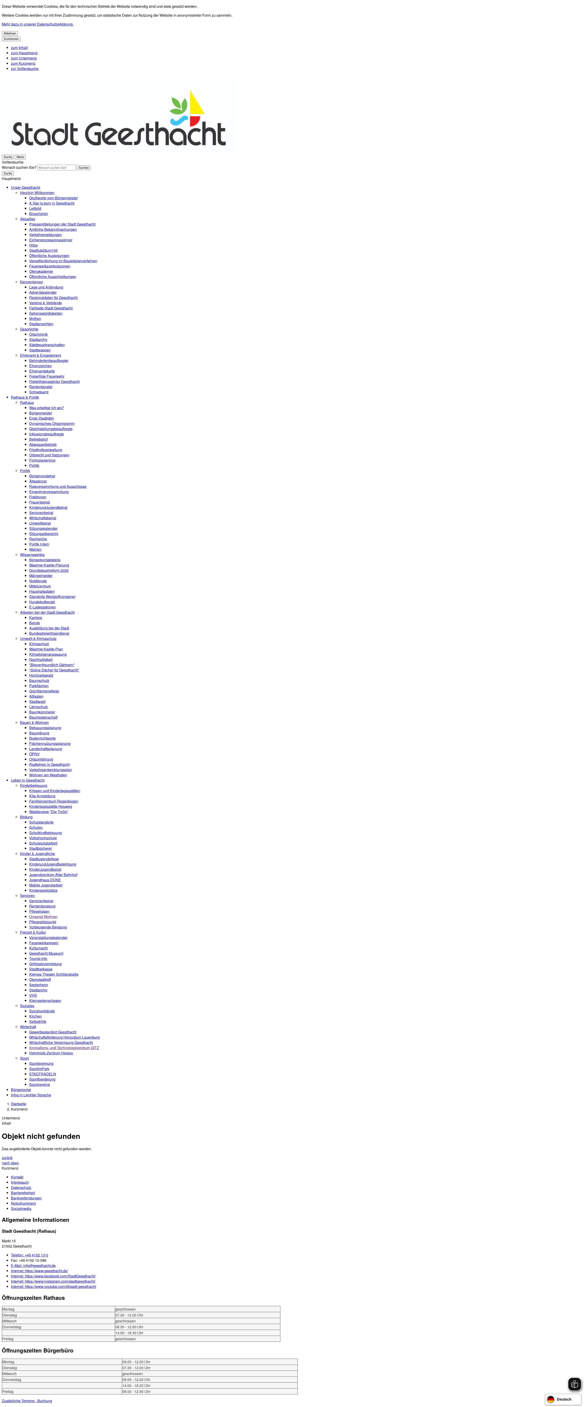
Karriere (35, 617)
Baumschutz (39, 680)
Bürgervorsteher (42, 476)
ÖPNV (34, 754)
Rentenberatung (42, 906)
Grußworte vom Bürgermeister (53, 197)
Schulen (36, 827)
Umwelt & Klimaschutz (38, 638)
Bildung (26, 816)
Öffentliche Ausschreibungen (52, 276)
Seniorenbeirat (41, 512)
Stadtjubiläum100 (43, 250)
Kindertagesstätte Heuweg (50, 806)
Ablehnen (10, 33)
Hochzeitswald (41, 675)
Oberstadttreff (40, 979)
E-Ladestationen (42, 607)
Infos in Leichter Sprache (31, 1095)
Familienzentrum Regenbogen (53, 801)
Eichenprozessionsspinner (50, 239)
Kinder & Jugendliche (37, 853)
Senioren (27, 895)
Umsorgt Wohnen (43, 916)
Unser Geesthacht (25, 187)
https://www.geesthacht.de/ (39, 1270)
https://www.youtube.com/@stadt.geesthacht (53, 1286)
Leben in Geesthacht (27, 780)
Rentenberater (40, 386)
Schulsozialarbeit (43, 843)
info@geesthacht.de (33, 1265)
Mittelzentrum (40, 586)
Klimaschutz (39, 643)
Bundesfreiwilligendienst (49, 633)
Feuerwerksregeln (44, 942)
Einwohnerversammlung (49, 491)
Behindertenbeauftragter (48, 360)
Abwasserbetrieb (43, 444)
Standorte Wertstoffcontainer (52, 596)
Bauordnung (39, 733)
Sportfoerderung (42, 1079)
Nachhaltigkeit (40, 659)
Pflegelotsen (39, 911)
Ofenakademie (41, 271)
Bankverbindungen (26, 1198)
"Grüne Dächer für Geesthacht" (54, 670)
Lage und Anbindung (46, 287)
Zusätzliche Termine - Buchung (27, 1400)
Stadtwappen (40, 350)
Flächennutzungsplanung (49, 743)
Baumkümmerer (42, 712)
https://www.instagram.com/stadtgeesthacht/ (53, 1281)
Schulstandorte (41, 822)
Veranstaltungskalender (48, 937)
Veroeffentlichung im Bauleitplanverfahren (63, 260)
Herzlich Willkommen (37, 192)
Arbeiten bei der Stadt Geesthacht (47, 612)
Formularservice (42, 460)
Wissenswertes (32, 554)
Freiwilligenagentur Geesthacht (54, 381)
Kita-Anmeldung (42, 795)
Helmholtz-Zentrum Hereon (51, 1053)
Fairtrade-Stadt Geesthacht (51, 308)
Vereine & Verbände (45, 302)
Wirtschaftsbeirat (42, 517)
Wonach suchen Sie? (19, 167)
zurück (7, 1157)
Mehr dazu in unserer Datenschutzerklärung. (37, 24)
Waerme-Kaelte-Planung (49, 565)
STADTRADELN (42, 1074)
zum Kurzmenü (23, 63)
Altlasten (36, 696)
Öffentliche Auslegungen (49, 255)
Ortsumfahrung (41, 759)
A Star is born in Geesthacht (51, 203)
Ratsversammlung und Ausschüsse (57, 486)
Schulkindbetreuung (45, 832)
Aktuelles (27, 218)
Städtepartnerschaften (47, 344)
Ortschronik (38, 334)
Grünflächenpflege (44, 691)
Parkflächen (39, 685)
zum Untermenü (24, 58)
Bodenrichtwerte (42, 738)
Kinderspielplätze (43, 890)
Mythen (35, 318)
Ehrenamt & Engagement (40, 355)
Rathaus (27, 402)
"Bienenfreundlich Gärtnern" (52, 664)
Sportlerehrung (41, 1063)
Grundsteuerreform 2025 (49, 570)
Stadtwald (37, 701)
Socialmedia (21, 1208)
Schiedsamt (38, 392)
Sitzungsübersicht (43, 533)
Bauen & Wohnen (34, 722)
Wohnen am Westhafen (48, 775)
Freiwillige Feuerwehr (46, 376)
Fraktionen (37, 496)
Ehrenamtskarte (42, 371)
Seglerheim (38, 984)
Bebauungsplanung (45, 727)
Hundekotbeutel (42, 601)
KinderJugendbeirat (45, 869)
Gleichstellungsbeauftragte (51, 428)
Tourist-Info (38, 958)
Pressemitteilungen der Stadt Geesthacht (62, 224)
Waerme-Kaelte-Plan (46, 649)
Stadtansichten (41, 323)
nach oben (10, 1162)
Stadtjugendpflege (44, 858)
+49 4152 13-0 (29, 1255)
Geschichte (29, 329)
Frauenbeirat (39, 502)
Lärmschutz (38, 706)
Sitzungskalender (43, 528)
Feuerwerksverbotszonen (49, 266)
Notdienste (38, 580)
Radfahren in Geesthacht (49, 764)
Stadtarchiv (38, 339)
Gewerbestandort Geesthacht (52, 1032)
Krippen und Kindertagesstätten (54, 790)
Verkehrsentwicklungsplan (50, 769)
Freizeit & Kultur (33, 932)
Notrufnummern (23, 1203)
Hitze (33, 245)
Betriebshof (38, 439)
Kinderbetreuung (33, 785)
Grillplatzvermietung (45, 963)
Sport (24, 1058)
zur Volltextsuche (25, 68)
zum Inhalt (19, 47)
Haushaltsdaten (42, 591)
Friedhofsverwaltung (45, 449)
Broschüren (38, 213)
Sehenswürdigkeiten (46, 313)
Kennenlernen (31, 281)
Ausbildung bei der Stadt (49, 628)
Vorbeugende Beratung (48, 927)
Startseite (18, 1103)
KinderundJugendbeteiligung (52, 864)
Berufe (34, 622)
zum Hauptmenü (24, 52)
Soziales (27, 1005)
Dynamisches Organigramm (51, 423)
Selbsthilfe (37, 1021)
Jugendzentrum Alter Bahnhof (53, 874)
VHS (33, 995)
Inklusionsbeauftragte (46, 434)
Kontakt (17, 1177)
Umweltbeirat (40, 523)
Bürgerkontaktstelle (44, 559)
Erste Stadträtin (41, 418)
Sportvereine (39, 1084)
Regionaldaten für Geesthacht (53, 297)
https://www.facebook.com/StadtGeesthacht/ (53, 1276)
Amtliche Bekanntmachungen (53, 229)
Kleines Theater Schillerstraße (53, 974)
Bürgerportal (21, 1089)
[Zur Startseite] (118, 151)
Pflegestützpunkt (42, 921)
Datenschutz (21, 1187)
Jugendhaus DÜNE (45, 879)
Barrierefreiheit (23, 1192)
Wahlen (35, 549)
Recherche (38, 538)
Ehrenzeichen (40, 365)
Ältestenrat (38, 481)
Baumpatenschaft (43, 717)
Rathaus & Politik (25, 397)
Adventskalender (43, 292)
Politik (34, 465)
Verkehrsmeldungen (45, 234)
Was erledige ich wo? (46, 407)
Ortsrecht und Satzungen (49, 455)
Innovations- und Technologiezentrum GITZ (64, 1047)
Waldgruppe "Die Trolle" (48, 811)
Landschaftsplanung (45, 748)
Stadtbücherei (40, 848)
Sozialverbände (42, 1011)
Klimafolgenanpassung (48, 654)
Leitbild (35, 208)
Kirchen (35, 1016)
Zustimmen (11, 39)
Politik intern (39, 544)
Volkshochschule (43, 837)
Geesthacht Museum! (46, 953)
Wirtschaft (28, 1026)
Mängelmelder (40, 575)
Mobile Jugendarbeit (45, 885)
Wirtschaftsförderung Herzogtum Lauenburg (64, 1037)
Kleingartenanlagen (45, 1000)
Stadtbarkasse (40, 969)
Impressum (20, 1182)
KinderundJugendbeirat (48, 507)
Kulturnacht (38, 948)
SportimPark (39, 1068)
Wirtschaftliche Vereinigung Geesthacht (61, 1042)
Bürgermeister (40, 413)
